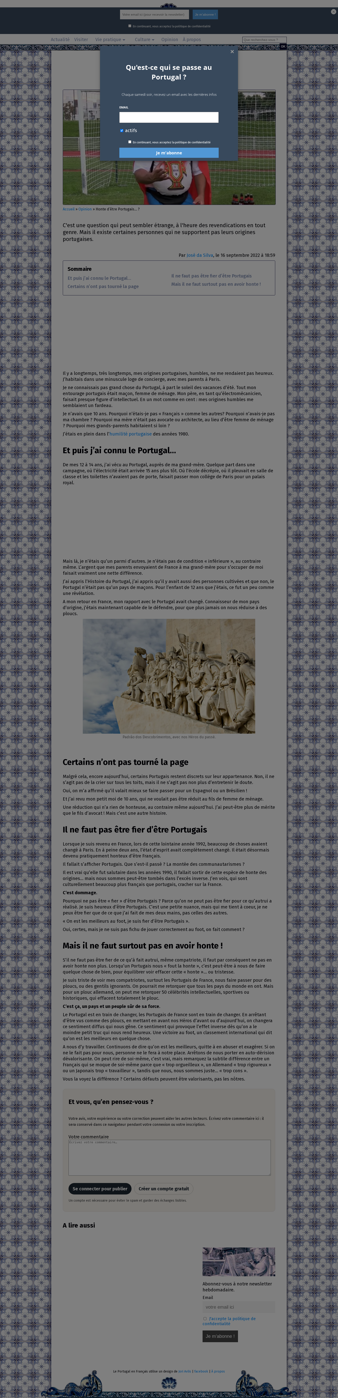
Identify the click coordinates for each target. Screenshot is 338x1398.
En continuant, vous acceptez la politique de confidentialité (172, 142)
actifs (130, 130)
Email (123, 107)
